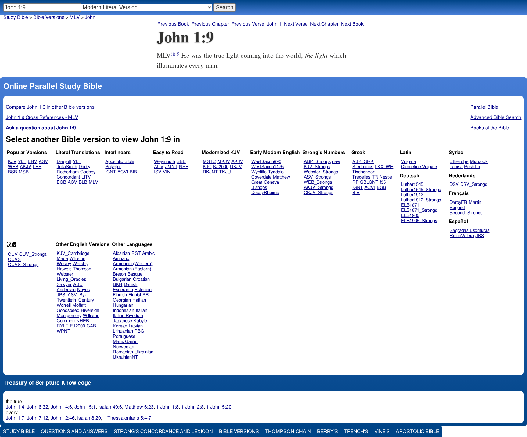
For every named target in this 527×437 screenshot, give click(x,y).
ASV (43, 161)
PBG (139, 331)
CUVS (14, 259)
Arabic (148, 253)
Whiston (77, 258)
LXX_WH (384, 166)
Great (256, 182)
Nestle (385, 177)
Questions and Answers (74, 431)
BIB (133, 172)
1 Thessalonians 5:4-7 (127, 418)
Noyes (83, 289)
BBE (181, 161)
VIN (166, 172)
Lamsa (456, 166)
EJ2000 (77, 326)
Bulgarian (122, 279)
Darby (84, 166)
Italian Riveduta (128, 315)
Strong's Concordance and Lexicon (163, 431)
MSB (24, 172)
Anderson (66, 289)
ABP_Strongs (317, 161)
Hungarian (123, 305)
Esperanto (123, 289)
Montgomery (69, 315)
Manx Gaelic (125, 341)
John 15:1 (85, 407)
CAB (91, 326)
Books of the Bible (489, 127)
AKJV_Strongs (318, 187)
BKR (117, 284)
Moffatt (79, 305)
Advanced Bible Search (495, 117)
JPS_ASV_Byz (72, 295)
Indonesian (123, 310)
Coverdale (261, 177)
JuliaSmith (67, 166)
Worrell (64, 305)
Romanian (123, 352)
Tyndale (276, 172)
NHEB (82, 321)
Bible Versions (48, 17)
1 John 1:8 (167, 407)
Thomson (82, 269)
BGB (381, 187)
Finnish (120, 295)
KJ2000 (220, 166)
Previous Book (173, 24)
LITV (86, 177)
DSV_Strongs (473, 184)
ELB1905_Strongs (419, 220)
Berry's (327, 431)
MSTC (209, 161)
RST (136, 253)
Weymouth (164, 161)
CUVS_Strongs (23, 264)
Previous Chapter (210, 24)
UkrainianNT (125, 357)
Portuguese (124, 336)
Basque (134, 274)
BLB (83, 182)
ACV (72, 182)
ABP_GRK (363, 161)
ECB (61, 182)
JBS (479, 235)
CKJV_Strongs (318, 192)
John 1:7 (15, 418)
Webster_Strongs (321, 172)
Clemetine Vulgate (419, 166)
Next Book (352, 24)
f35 (383, 182)
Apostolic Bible (417, 431)
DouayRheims (265, 192)
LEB (37, 166)
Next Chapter (324, 24)
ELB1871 (410, 205)
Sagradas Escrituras (469, 230)
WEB (13, 166)
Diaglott (64, 161)
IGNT (110, 172)
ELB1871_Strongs (419, 210)
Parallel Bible (484, 107)
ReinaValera (462, 235)
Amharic (121, 258)
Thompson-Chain (288, 431)
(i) (173, 54)
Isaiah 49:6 (110, 407)
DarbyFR (458, 202)
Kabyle (140, 321)
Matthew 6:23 (139, 407)
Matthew (281, 177)
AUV (158, 166)
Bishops (259, 187)
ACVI (122, 172)
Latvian (136, 326)
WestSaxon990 (266, 161)
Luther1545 (412, 184)
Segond (457, 207)
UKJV (236, 166)
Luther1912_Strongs (421, 200)
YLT (22, 161)
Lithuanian (123, 331)
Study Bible (15, 17)
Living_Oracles (71, 279)
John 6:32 (37, 407)
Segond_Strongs (466, 213)
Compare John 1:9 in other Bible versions (50, 107)
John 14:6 (61, 407)
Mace (62, 258)
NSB (183, 166)
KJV (12, 161)
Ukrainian (143, 352)
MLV (75, 17)
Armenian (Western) (132, 264)
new (336, 161)
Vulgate (408, 161)
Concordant (68, 177)
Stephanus (362, 166)
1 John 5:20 (218, 407)
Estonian (143, 289)
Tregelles (361, 177)
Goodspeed (68, 310)
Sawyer (64, 284)
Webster (65, 274)
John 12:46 (63, 418)
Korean (120, 326)
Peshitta (472, 166)
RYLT (62, 326)
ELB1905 (410, 215)
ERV (32, 161)
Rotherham (68, 172)
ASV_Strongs (317, 177)
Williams (91, 315)
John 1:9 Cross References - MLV (42, 117)
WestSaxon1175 (267, 166)
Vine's (382, 431)
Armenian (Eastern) (132, 269)
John (90, 17)
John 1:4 (15, 407)
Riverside (90, 310)
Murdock (479, 161)
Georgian (122, 300)
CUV (13, 254)
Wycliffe (259, 172)
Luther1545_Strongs (421, 189)
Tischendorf (363, 172)
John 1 (274, 24)
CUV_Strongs (33, 254)
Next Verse (296, 24)
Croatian (141, 279)
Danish (130, 284)
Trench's (356, 431)
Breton (119, 274)
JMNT (171, 166)
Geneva (271, 182)
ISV (157, 172)
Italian (141, 310)
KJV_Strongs (317, 166)
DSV (454, 184)
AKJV (25, 166)
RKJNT (210, 172)
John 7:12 (37, 418)
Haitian (139, 300)
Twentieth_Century (75, 300)
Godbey (87, 172)
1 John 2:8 (192, 407)
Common (66, 321)
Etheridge (459, 161)
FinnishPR (138, 295)
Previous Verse (247, 24)
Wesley (64, 264)
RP (355, 182)
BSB (12, 172)
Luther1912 (412, 195)
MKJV (223, 161)
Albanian (121, 253)
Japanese (122, 321)
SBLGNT (369, 182)
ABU (78, 284)
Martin (475, 202)
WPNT (63, 331)
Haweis (64, 269)
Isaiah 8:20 (89, 418)
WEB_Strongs (318, 182)
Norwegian (123, 347)
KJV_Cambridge (73, 253)
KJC (207, 166)
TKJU (225, 172)
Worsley (80, 264)
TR (375, 177)
